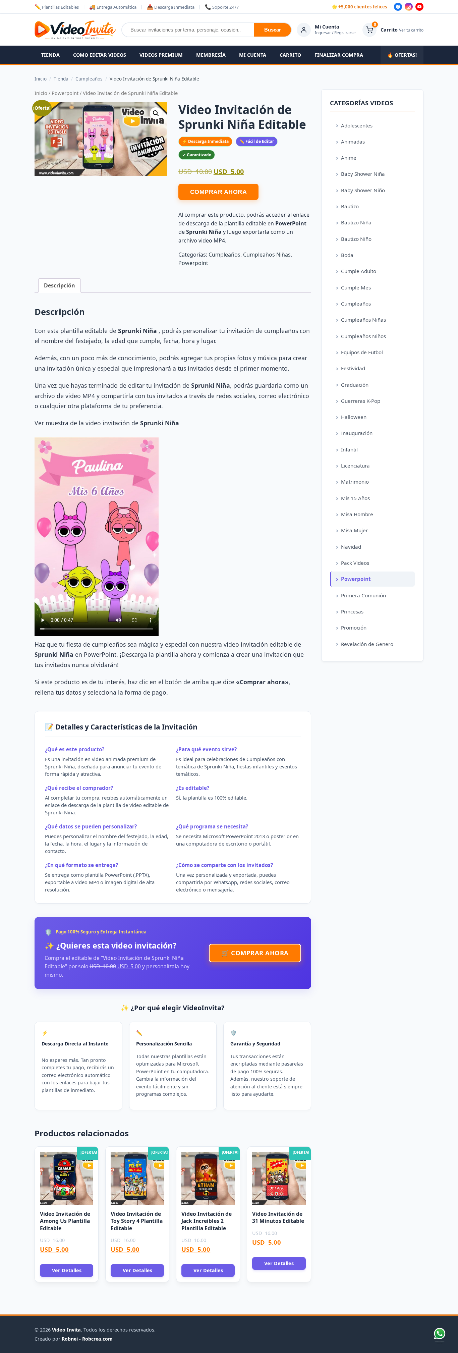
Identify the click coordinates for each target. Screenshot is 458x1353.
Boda (347, 255)
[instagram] (409, 7)
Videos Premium (161, 55)
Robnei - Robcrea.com (87, 1339)
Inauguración (357, 433)
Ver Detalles (66, 1270)
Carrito (290, 55)
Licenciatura (355, 465)
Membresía (211, 55)
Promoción (353, 627)
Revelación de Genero (367, 644)
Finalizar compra (338, 55)
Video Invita (66, 1330)
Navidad (351, 546)
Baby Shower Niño (363, 190)
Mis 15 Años (355, 498)
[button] (156, 113)
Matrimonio (355, 481)
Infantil (349, 449)
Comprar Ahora (218, 191)
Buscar (272, 30)
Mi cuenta (252, 55)
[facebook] (398, 7)
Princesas (352, 611)
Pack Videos (355, 562)
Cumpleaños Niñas (267, 254)
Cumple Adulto (358, 271)
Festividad (353, 368)
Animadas (353, 141)
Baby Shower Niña (363, 173)
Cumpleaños (224, 254)
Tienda (50, 55)
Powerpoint (65, 93)
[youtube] (419, 7)
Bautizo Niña (356, 222)
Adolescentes (357, 125)
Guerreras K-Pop (360, 400)
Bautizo (350, 206)
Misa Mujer (354, 530)
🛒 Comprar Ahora (255, 953)
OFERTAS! (402, 55)
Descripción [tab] (59, 285)
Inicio (41, 93)
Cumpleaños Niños (363, 336)
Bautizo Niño (356, 238)
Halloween (353, 417)
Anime (348, 157)
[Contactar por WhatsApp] (440, 1334)
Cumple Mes (356, 287)
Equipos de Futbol (362, 352)
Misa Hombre (357, 514)
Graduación (354, 384)
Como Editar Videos (99, 55)
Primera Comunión (363, 595)
